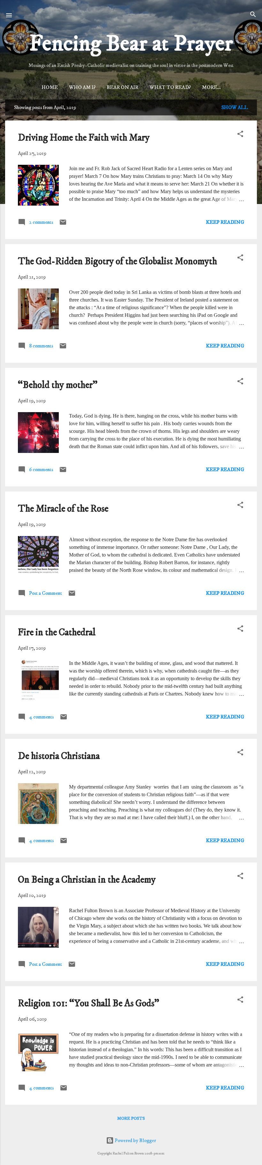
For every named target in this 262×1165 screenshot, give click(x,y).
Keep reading (225, 222)
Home (50, 87)
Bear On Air (122, 87)
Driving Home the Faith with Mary (84, 138)
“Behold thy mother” (57, 385)
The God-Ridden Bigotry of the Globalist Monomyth (117, 261)
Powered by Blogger (135, 1140)
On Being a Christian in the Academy (87, 880)
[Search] (253, 15)
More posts (131, 1118)
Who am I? (82, 87)
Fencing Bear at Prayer (131, 44)
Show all (234, 107)
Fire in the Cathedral (57, 632)
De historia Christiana (59, 756)
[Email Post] (63, 224)
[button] (240, 134)
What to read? (170, 87)
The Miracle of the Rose (63, 509)
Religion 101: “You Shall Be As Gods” (88, 1003)
